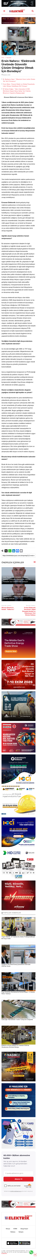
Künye (8, 1228)
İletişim (21, 1232)
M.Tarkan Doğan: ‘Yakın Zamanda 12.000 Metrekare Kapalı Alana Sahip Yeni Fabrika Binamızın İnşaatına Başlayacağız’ (17, 91)
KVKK (15, 1228)
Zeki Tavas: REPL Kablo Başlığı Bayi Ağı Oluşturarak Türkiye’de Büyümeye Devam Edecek (18, 596)
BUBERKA (4, 1253)
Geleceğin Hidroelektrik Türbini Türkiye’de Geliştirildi (17, 1019)
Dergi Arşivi (24, 1228)
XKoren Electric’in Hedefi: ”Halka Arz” (8, 608)
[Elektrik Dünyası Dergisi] (16, 10)
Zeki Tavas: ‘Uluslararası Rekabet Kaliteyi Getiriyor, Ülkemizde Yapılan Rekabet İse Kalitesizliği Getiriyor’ (16, 579)
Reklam (13, 1232)
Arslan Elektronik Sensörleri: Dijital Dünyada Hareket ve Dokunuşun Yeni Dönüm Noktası (28, 611)
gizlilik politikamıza (15, 1191)
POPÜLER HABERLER (12, 913)
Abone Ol (18, 1179)
